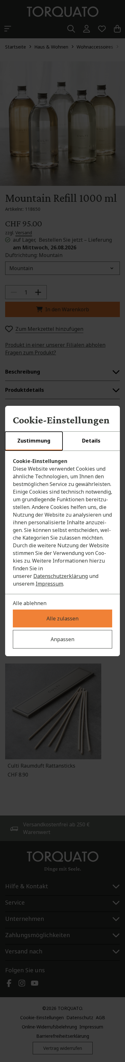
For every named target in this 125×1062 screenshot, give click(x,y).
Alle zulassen (62, 618)
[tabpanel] (62, 522)
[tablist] (62, 441)
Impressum (49, 583)
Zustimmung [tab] (33, 440)
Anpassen (62, 639)
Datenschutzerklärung (60, 576)
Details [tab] (91, 440)
